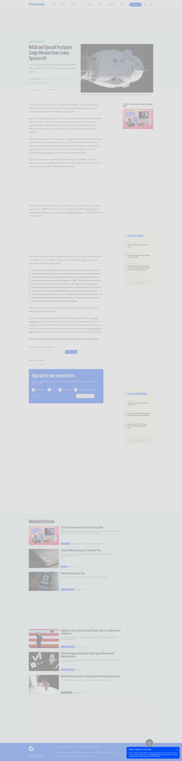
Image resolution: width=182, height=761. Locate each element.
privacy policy (155, 754)
